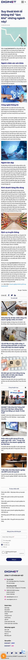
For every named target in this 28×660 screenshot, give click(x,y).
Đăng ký (14, 559)
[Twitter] (12, 295)
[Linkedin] (15, 295)
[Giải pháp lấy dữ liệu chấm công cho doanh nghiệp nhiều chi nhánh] (14, 308)
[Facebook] (8, 295)
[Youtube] (20, 653)
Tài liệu (6, 613)
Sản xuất (7, 629)
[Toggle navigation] (22, 2)
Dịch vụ (6, 633)
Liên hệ (6, 619)
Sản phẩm (7, 609)
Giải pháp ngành (9, 611)
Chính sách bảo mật (10, 621)
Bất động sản (8, 635)
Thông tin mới (8, 615)
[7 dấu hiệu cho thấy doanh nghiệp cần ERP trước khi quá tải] (14, 460)
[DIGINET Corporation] (8, 1)
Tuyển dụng (7, 617)
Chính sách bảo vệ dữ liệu (11, 623)
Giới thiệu (7, 608)
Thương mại (8, 631)
